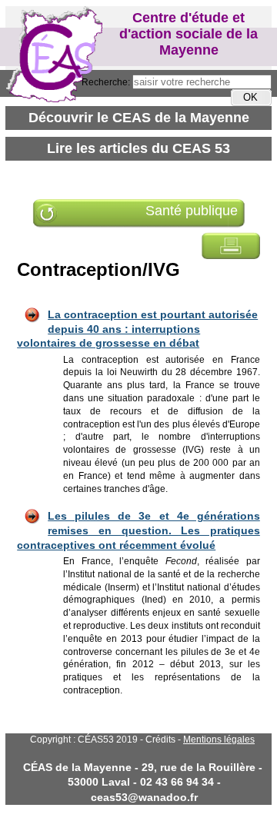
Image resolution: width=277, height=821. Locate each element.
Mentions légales (219, 739)
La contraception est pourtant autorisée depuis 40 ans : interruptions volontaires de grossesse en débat (137, 328)
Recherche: (107, 82)
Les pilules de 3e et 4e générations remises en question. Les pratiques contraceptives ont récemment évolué (138, 530)
